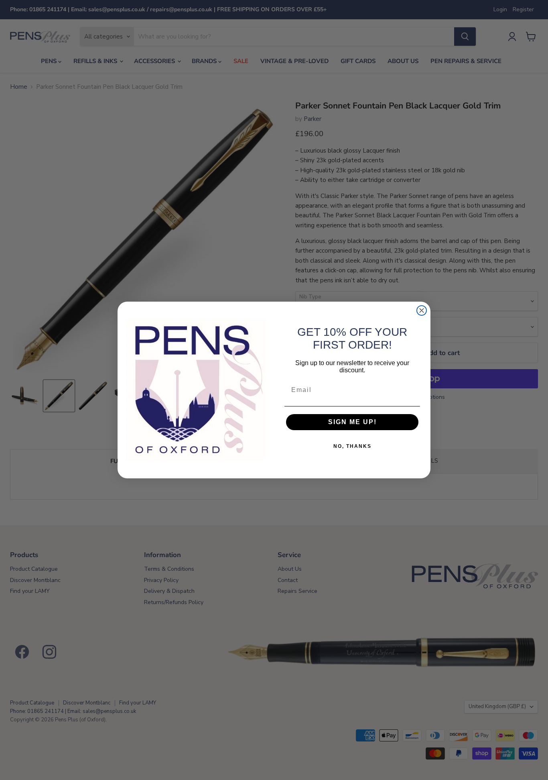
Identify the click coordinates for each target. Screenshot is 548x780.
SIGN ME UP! (352, 422)
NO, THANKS (352, 446)
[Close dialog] (421, 310)
